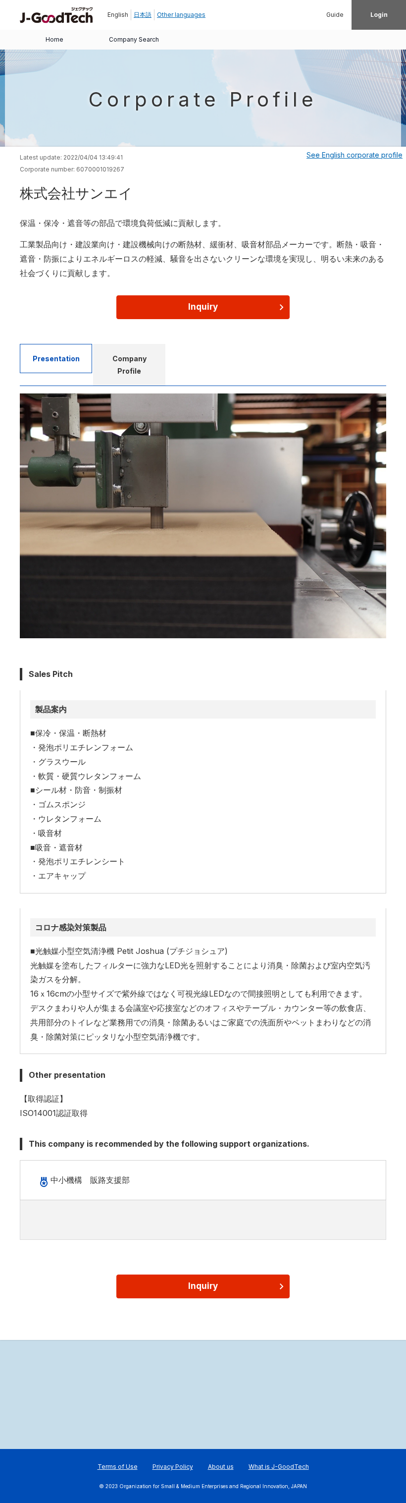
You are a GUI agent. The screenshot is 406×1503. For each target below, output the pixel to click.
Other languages (181, 14)
